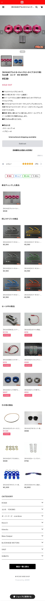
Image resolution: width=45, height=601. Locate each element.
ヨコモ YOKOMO (8, 509)
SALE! (4, 549)
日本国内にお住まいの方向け (22, 150)
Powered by (20, 580)
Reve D (5, 523)
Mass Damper (7, 536)
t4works (5, 529)
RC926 (4, 503)
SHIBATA (5, 556)
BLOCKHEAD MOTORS (10, 543)
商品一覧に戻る (22, 567)
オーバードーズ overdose (12, 516)
